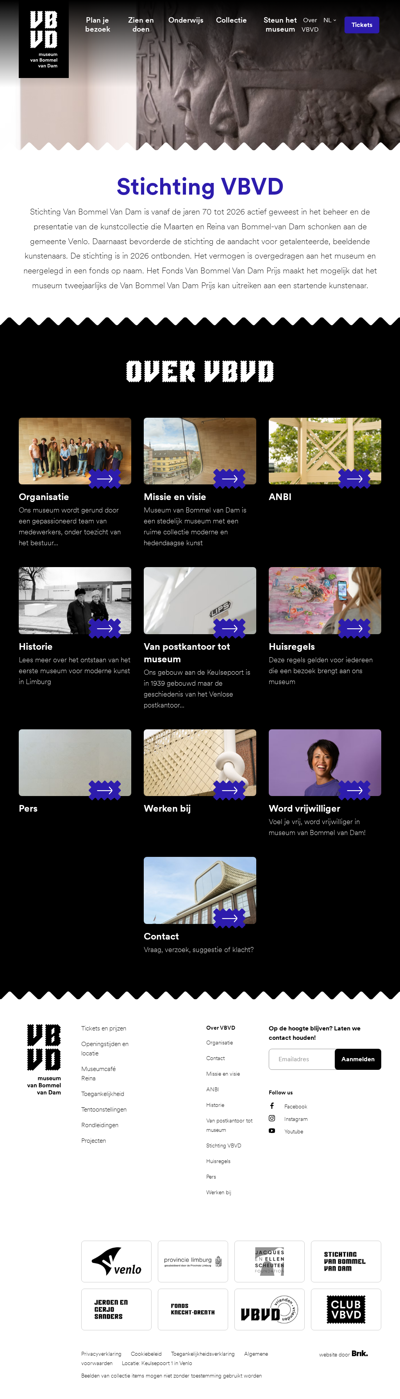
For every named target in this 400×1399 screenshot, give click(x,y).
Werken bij (218, 1192)
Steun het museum (280, 25)
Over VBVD (310, 24)
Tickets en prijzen (103, 1028)
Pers (211, 1177)
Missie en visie (223, 1074)
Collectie (231, 20)
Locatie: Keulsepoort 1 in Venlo (157, 1363)
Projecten (93, 1140)
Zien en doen (141, 25)
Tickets (362, 24)
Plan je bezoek (97, 25)
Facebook (295, 1106)
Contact (215, 1058)
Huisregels (218, 1161)
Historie (215, 1105)
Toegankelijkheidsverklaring (203, 1354)
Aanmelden (358, 1059)
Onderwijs (186, 20)
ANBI (212, 1089)
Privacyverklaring (101, 1354)
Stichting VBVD (223, 1145)
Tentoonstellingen (104, 1109)
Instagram (296, 1119)
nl (327, 20)
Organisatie (219, 1042)
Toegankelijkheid (102, 1094)
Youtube (293, 1131)
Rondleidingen (99, 1125)
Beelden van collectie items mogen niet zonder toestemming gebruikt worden (171, 1375)
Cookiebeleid (146, 1354)
